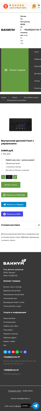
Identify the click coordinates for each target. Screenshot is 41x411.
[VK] (9, 352)
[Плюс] (15, 177)
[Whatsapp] (17, 352)
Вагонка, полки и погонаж (12, 287)
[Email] (21, 352)
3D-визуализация (9, 322)
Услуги (36, 52)
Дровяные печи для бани (12, 291)
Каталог (14, 97)
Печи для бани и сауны (31, 97)
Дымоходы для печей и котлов (13, 302)
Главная (3, 97)
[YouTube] (13, 352)
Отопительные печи (10, 298)
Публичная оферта (9, 337)
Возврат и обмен (9, 341)
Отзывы (37, 81)
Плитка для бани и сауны (12, 306)
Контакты (37, 88)
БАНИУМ (8, 29)
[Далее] (38, 6)
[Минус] (3, 177)
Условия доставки (10, 225)
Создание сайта (14, 391)
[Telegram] (5, 352)
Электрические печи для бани (16, 100)
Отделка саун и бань (10, 326)
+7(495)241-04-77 (11, 357)
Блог (5, 345)
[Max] (25, 352)
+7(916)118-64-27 (11, 370)
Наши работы (8, 330)
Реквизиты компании (10, 334)
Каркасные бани (9, 318)
